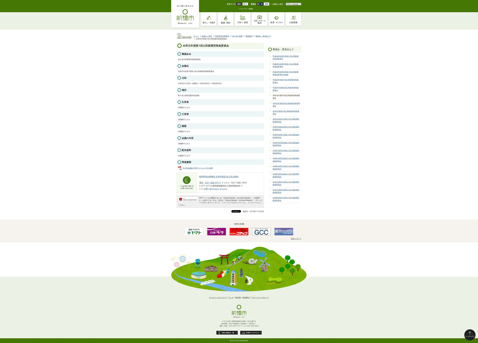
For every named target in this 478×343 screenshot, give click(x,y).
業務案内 (249, 36)
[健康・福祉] (226, 19)
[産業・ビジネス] (276, 19)
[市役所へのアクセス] (251, 333)
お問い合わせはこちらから (215, 189)
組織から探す (278, 4)
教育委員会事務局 (222, 36)
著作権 (238, 297)
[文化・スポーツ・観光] (259, 19)
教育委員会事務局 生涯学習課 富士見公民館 (218, 176)
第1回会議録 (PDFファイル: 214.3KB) (198, 168)
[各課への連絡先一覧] (227, 333)
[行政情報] (293, 19)
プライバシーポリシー (260, 297)
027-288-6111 (213, 182)
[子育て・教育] (242, 19)
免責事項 (246, 297)
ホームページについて (218, 297)
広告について (296, 238)
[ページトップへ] (470, 335)
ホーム (196, 36)
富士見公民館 (237, 36)
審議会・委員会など (263, 36)
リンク (231, 297)
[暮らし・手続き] (209, 19)
